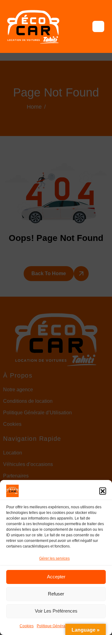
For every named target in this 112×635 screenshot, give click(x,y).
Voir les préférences (56, 611)
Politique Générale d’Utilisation (63, 626)
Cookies (27, 626)
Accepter (56, 576)
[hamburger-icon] (98, 26)
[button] (103, 491)
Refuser (56, 593)
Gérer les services (54, 558)
